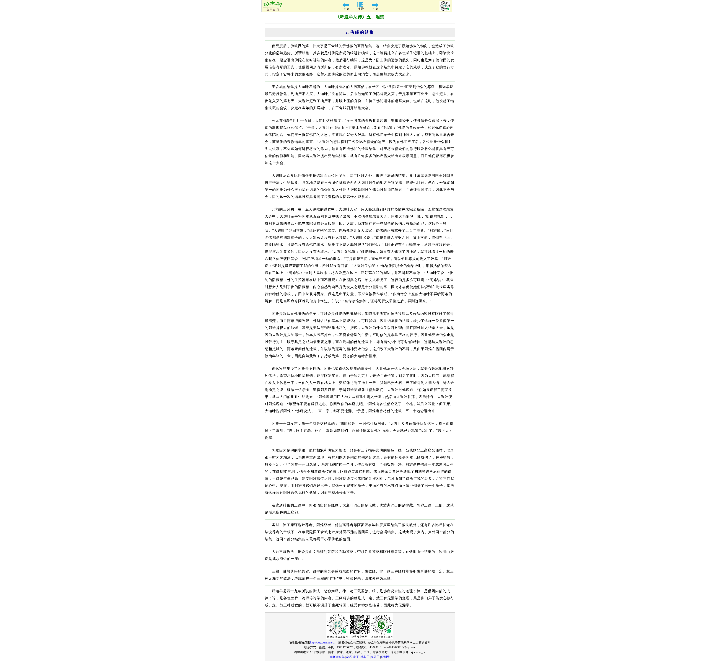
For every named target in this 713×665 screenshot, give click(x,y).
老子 (356, 657)
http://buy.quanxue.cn (322, 642)
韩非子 (364, 657)
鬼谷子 (375, 657)
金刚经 (385, 657)
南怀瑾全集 (337, 657)
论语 (349, 657)
